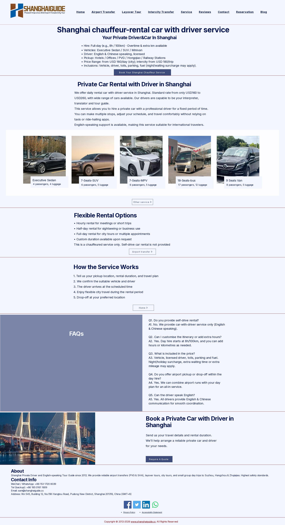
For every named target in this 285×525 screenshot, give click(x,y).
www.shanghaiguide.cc (143, 521)
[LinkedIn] (146, 505)
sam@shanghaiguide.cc (31, 490)
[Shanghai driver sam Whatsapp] (155, 505)
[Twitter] (137, 505)
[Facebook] (128, 505)
